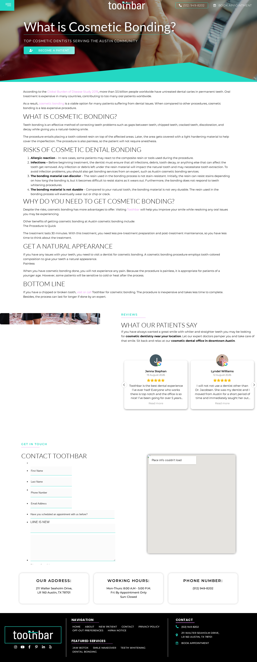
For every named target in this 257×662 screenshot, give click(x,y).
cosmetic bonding (51, 103)
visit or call (84, 292)
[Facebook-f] (29, 647)
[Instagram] (15, 647)
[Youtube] (22, 647)
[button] (254, 385)
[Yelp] (50, 647)
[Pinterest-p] (36, 647)
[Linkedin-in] (43, 647)
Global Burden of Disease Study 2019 (72, 91)
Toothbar (133, 209)
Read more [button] (156, 403)
